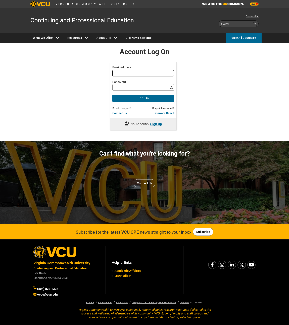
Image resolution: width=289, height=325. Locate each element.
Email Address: (122, 67)
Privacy (90, 302)
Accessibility (105, 302)
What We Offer (43, 37)
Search (225, 23)
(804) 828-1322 (47, 289)
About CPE (104, 37)
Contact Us (252, 16)
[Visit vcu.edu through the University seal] (66, 253)
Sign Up (156, 124)
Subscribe (203, 232)
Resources (74, 37)
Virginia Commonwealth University (96, 4)
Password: (119, 82)
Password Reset (163, 113)
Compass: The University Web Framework (154, 302)
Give (253, 4)
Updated (184, 302)
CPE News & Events (138, 37)
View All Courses (242, 37)
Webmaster (122, 302)
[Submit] (255, 23)
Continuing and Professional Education (60, 268)
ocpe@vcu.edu (47, 294)
